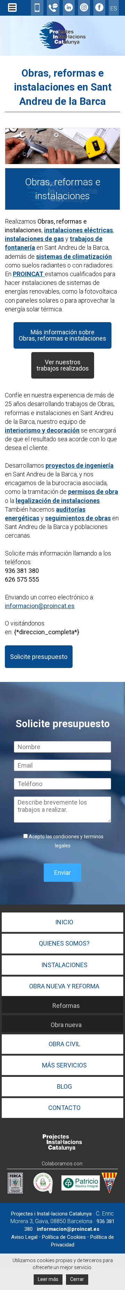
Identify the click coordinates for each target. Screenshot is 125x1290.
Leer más (48, 1279)
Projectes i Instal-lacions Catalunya (51, 1214)
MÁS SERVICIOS (64, 1065)
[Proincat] (62, 1149)
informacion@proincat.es (40, 605)
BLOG (64, 1086)
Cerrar (77, 1279)
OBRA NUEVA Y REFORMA (64, 986)
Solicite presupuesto (38, 656)
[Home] (62, 48)
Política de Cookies (64, 1237)
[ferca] (15, 1191)
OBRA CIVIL (64, 1044)
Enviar (62, 872)
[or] (41, 1191)
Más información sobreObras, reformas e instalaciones (62, 335)
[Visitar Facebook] (99, 9)
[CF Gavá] (109, 1191)
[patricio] (80, 1191)
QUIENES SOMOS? (64, 943)
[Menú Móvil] (12, 11)
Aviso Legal (24, 1237)
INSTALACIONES (64, 965)
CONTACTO (64, 1107)
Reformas (66, 1005)
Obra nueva (66, 1024)
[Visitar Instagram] (84, 9)
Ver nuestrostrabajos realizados (62, 365)
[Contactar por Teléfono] (53, 9)
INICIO (64, 922)
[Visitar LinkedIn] (69, 9)
